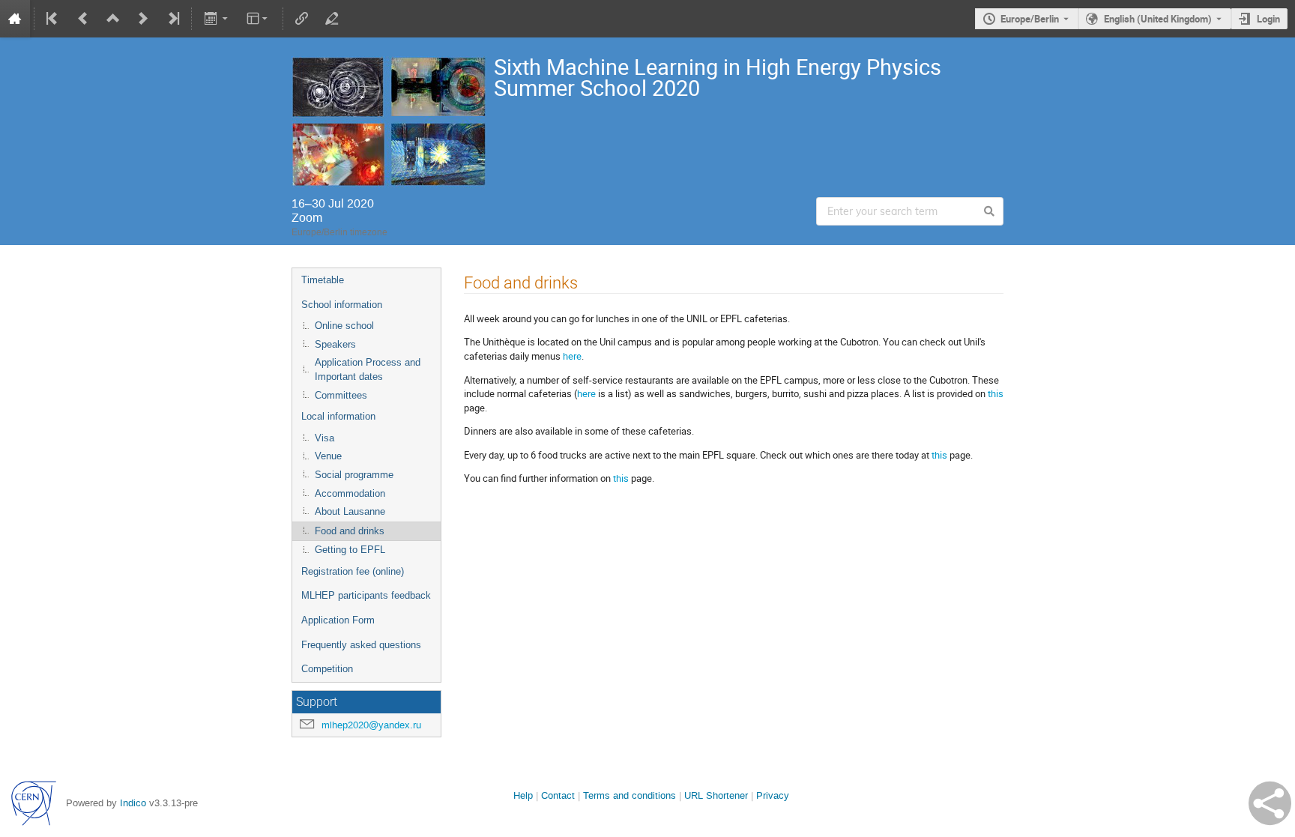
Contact (558, 795)
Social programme (354, 474)
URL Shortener (716, 795)
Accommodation (350, 493)
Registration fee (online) (352, 571)
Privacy (772, 795)
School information (341, 304)
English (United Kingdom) (1158, 18)
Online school (344, 325)
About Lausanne (350, 511)
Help (523, 795)
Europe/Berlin (1029, 18)
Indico (133, 803)
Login (1268, 18)
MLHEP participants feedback (366, 595)
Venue (328, 456)
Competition (327, 668)
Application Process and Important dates (367, 369)
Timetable (322, 279)
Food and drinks (349, 531)
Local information (338, 416)
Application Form (338, 620)
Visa (324, 438)
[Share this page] (1270, 803)
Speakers (335, 344)
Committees (341, 395)
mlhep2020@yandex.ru (371, 725)
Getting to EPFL (350, 549)
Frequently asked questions (361, 644)
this (995, 393)
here (572, 356)
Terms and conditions (629, 795)
